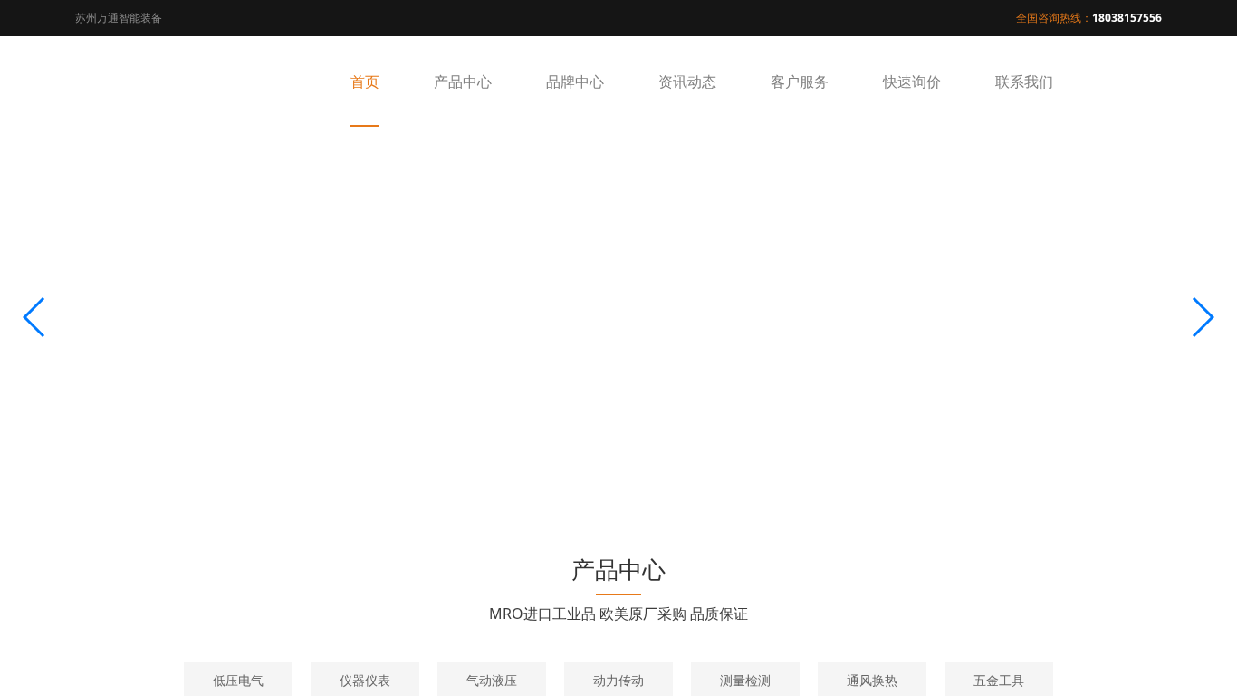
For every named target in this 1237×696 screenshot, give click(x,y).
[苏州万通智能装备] (165, 81)
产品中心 (463, 82)
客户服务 (800, 82)
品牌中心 (575, 82)
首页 (364, 82)
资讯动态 (687, 82)
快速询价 (912, 82)
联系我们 (1024, 82)
